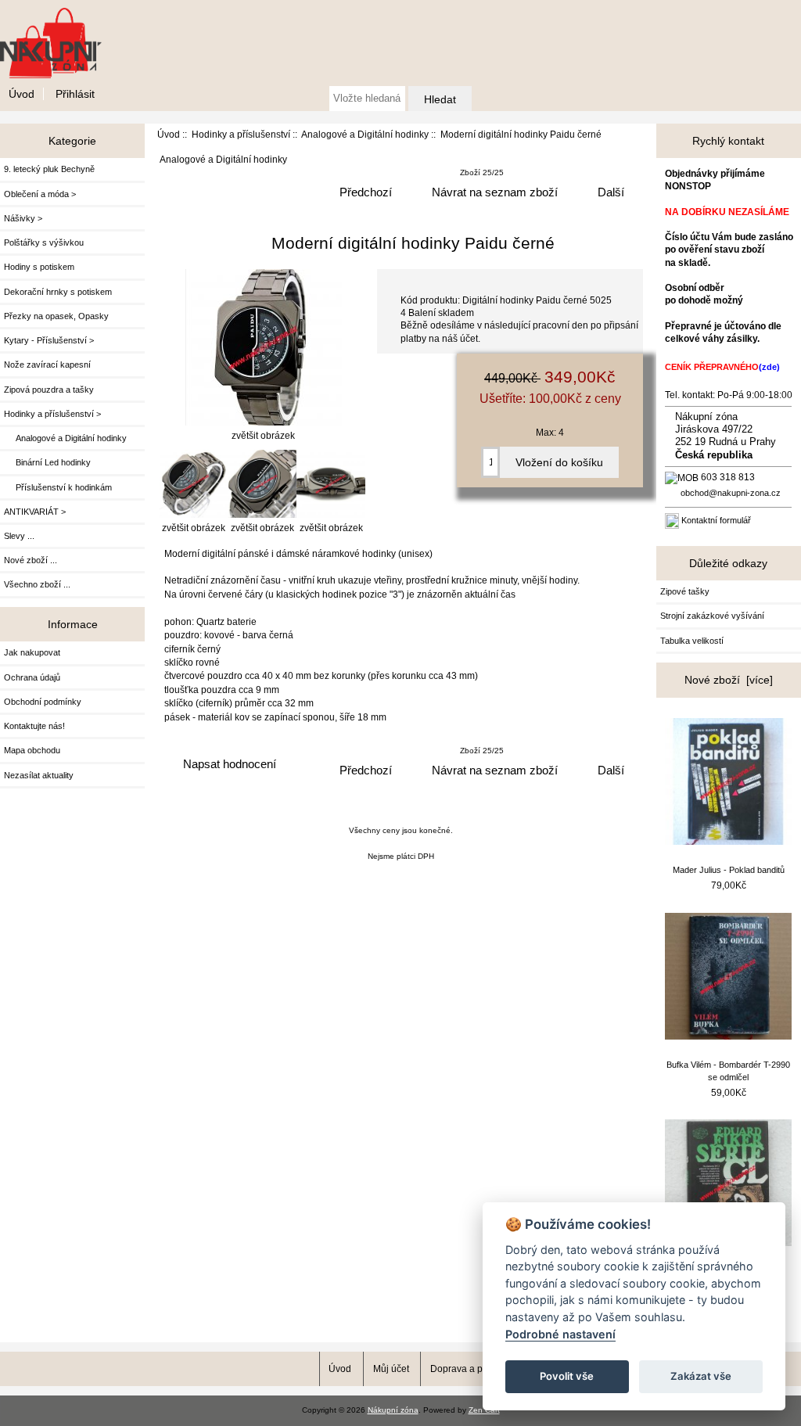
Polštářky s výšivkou (44, 242)
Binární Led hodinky (47, 462)
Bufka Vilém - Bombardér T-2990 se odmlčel (728, 1071)
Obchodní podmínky (42, 701)
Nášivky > (23, 218)
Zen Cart (484, 1410)
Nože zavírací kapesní (47, 364)
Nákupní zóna (393, 1410)
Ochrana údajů (32, 677)
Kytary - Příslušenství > (49, 340)
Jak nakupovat (32, 652)
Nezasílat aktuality (39, 775)
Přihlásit (75, 94)
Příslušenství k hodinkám (58, 487)
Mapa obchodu (32, 750)
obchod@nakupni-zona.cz (731, 492)
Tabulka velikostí (692, 640)
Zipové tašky (684, 591)
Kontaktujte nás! (34, 726)
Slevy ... (19, 536)
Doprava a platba (467, 1368)
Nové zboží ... (30, 560)
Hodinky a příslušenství (241, 134)
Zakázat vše (700, 1376)
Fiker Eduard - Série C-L (728, 1272)
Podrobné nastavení (560, 1334)
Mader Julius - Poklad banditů (729, 870)
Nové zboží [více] (728, 679)
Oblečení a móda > (40, 194)
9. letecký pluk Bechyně (49, 169)
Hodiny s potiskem (39, 266)
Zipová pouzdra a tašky (49, 389)
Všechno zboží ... (37, 584)
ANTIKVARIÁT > (35, 511)
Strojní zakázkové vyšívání (712, 615)
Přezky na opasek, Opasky (56, 316)
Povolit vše (567, 1376)
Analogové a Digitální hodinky (365, 134)
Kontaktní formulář (716, 520)
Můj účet (391, 1368)
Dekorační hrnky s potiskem (58, 291)
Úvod (21, 94)
